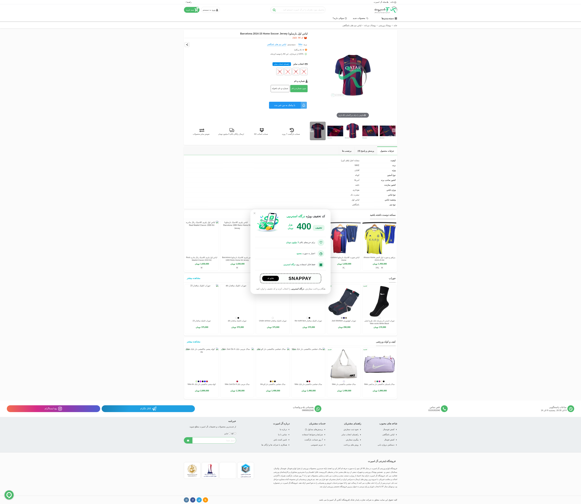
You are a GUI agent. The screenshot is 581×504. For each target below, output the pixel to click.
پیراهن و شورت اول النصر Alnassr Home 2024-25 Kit (379, 258)
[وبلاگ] (205, 499)
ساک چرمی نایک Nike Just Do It (237, 384)
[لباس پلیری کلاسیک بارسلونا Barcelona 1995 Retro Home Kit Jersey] (237, 238)
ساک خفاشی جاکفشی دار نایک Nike (308, 384)
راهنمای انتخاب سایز (281, 64)
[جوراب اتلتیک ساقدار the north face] (308, 301)
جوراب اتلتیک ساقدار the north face (308, 321)
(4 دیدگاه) (299, 50)
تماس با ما (282, 434)
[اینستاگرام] (186, 499)
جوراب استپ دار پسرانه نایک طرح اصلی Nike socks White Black (379, 322)
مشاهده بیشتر (193, 278)
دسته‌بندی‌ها (388, 18)
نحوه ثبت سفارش (351, 429)
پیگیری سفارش (352, 440)
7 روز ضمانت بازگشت (313, 440)
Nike (300, 44)
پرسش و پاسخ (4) (366, 151)
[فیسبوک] (192, 499)
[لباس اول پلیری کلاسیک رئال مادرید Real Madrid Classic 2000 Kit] (201, 238)
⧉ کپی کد (270, 278)
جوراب (392, 278)
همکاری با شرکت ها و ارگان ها (274, 445)
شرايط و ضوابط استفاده (312, 434)
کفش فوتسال (388, 429)
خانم (226, 433)
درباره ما (283, 429)
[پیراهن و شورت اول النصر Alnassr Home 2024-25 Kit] (379, 238)
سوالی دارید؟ (338, 18)
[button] (188, 2)
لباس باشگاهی (388, 434)
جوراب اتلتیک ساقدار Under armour (273, 321)
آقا (232, 433)
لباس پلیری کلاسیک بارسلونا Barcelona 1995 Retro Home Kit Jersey (237, 258)
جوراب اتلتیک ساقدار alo (237, 321)
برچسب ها (346, 151)
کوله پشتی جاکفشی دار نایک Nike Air (202, 384)
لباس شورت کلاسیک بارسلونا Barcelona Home (343, 258)
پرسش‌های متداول (315, 429)
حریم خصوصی (317, 445)
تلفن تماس (435, 407)
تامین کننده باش (280, 440)
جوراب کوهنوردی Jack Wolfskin (344, 321)
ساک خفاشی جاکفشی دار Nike (344, 384)
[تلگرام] (199, 499)
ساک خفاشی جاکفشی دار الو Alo (272, 384)
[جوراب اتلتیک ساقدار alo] (237, 301)
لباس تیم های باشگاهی (276, 44)
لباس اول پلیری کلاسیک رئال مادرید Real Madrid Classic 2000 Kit (201, 258)
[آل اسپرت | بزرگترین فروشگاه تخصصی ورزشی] (385, 9)
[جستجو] (274, 10)
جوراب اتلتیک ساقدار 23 (202, 321)
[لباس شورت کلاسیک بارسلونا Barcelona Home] (344, 238)
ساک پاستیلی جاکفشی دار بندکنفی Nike (379, 384)
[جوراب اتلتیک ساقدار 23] (201, 301)
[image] (318, 131)
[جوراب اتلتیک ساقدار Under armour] (273, 301)
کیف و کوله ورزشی (386, 341)
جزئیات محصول (387, 151)
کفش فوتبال (389, 440)
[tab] (387, 150)
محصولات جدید (359, 18)
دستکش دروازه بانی (386, 445)
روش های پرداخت (351, 445)
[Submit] (188, 440)
